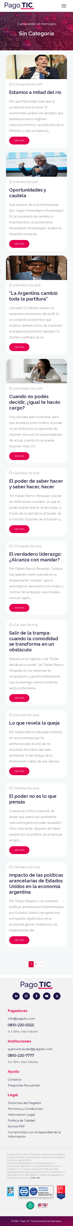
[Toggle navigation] (64, 6)
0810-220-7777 (21, 1055)
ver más (19, 140)
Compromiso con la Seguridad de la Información (34, 1134)
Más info (35, 1177)
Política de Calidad (21, 1120)
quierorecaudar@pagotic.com (30, 1049)
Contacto (15, 1079)
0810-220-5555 (21, 1025)
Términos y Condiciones (25, 1109)
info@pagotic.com (21, 1018)
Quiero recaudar (49, 1218)
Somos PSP (16, 1126)
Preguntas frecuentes (24, 1085)
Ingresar (17, 1218)
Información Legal (21, 1114)
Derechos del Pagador (24, 1103)
